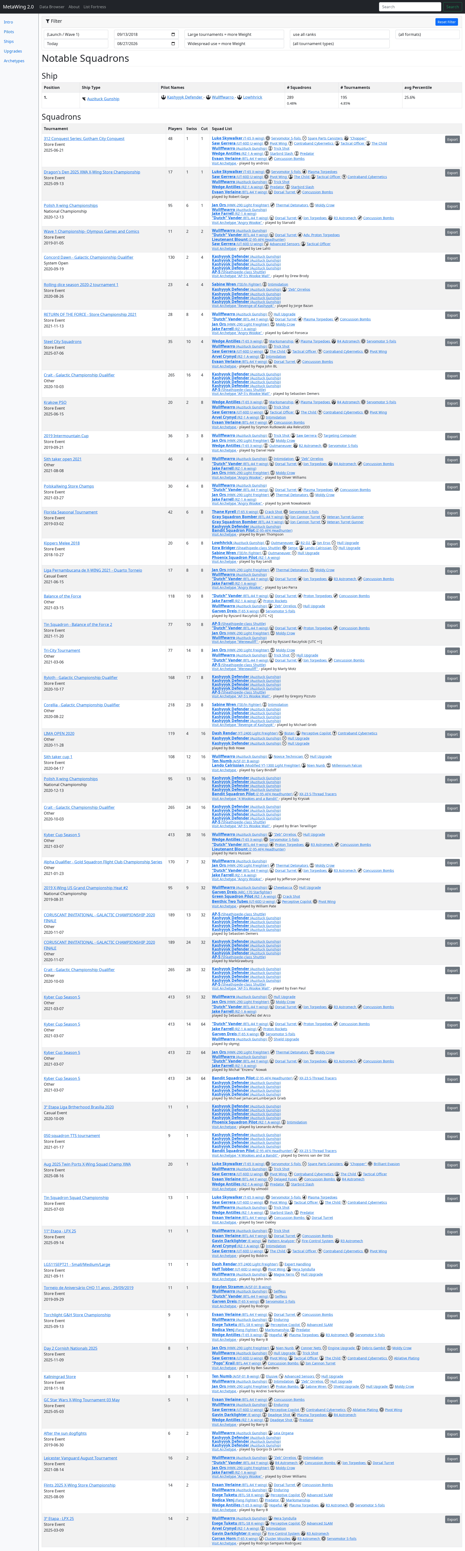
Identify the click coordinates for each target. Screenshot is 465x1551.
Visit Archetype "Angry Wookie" (237, 222)
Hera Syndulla (303, 1269)
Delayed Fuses (286, 1179)
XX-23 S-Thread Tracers (318, 794)
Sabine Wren (224, 284)
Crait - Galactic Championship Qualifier (79, 375)
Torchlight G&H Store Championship (77, 1314)
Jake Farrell (223, 213)
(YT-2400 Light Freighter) (258, 733)
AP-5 (216, 271)
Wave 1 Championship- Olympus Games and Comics (91, 231)
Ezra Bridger (224, 547)
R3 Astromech (345, 218)
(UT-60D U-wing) (250, 143)
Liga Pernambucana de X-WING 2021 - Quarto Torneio (93, 570)
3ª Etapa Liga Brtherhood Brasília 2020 (79, 1107)
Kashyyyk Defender (185, 97)
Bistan (289, 733)
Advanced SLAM (320, 1324)
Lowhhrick (252, 97)
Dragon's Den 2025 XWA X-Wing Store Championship (92, 172)
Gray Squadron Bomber (235, 516)
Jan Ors (219, 205)
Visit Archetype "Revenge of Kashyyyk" (243, 305)
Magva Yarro (284, 1274)
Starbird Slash (282, 153)
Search (452, 6)
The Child (379, 143)
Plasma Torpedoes (322, 171)
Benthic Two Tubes (230, 901)
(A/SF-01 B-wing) (246, 761)
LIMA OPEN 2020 (59, 733)
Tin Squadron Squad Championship (76, 1197)
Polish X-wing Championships (71, 205)
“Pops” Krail (224, 1363)
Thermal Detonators (292, 205)
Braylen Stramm (228, 1286)
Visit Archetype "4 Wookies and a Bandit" (245, 798)
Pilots (9, 31)
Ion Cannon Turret (305, 516)
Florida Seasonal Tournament (71, 512)
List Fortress (95, 6)
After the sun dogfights (65, 1433)
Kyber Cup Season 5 (62, 834)
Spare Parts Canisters (326, 138)
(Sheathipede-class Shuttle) (243, 272)
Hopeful (276, 1335)
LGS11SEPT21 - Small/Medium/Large (77, 1264)
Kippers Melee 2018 (62, 543)
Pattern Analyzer (282, 1241)
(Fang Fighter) (247, 1329)
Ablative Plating (406, 1358)
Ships (9, 41)
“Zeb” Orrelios (299, 289)
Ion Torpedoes (315, 218)
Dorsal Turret (285, 192)
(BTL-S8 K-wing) (251, 1324)
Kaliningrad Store (60, 1376)
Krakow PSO (55, 402)
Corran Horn (224, 1538)
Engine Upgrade (342, 1348)
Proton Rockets (275, 601)
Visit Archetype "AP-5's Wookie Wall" (241, 275)
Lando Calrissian (319, 548)
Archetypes (14, 60)
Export (452, 139)
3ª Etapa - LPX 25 (59, 1518)
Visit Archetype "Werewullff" (235, 641)
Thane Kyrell (224, 511)
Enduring (281, 1319)
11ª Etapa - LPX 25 (60, 1231)
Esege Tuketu (225, 1324)
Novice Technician (289, 756)
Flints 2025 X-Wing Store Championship (80, 1485)
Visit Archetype (224, 163)
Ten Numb (222, 761)
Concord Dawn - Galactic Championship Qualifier (88, 257)
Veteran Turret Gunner (345, 516)
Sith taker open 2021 (63, 459)
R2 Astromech (310, 445)
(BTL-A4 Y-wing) (255, 158)
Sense (293, 548)
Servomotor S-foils (286, 138)
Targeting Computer (340, 435)
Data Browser (53, 6)
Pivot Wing (279, 143)
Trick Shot (281, 148)
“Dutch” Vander (227, 217)
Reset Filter (447, 22)
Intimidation (278, 284)
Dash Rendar (225, 733)
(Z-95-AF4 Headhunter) (267, 239)
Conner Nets (311, 1348)
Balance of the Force (62, 596)
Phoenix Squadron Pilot (235, 557)
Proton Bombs (288, 1386)
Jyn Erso (324, 542)
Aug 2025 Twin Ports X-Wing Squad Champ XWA (87, 1164)
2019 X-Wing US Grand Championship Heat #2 (86, 887)
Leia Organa (284, 1433)
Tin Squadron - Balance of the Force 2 (78, 624)
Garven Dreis (225, 611)
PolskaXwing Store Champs (69, 486)
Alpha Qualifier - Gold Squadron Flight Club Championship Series (103, 862)
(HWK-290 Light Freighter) (248, 205)
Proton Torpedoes (318, 595)
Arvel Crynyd (224, 356)
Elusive (272, 1376)
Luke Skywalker (227, 138)
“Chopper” (358, 138)
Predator (307, 153)
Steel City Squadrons (63, 341)
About (74, 6)
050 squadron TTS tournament (72, 1135)
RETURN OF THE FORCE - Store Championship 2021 (90, 314)
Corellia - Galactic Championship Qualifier (82, 705)
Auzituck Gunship (103, 98)
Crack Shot (274, 511)
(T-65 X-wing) (254, 138)
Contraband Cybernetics (314, 143)
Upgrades (13, 51)
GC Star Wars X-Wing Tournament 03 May (82, 1400)
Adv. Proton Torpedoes (321, 235)
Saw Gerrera (224, 143)
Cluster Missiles (278, 1538)
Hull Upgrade (284, 314)
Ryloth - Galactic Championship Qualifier (81, 677)
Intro (8, 22)
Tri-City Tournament (62, 650)
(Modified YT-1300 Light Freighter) (273, 765)
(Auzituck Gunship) (252, 148)
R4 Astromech (349, 341)
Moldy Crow (324, 205)
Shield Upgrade (286, 1039)
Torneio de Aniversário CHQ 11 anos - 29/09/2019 (88, 1287)
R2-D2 (306, 542)
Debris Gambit (374, 1348)
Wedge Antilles (226, 153)
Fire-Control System (318, 1241)
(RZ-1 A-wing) (252, 153)
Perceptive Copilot (317, 733)
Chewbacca (283, 887)
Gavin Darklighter (230, 1240)
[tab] (252, 22)
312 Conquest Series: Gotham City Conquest (84, 138)
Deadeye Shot (279, 1414)
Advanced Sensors (285, 244)
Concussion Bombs (289, 158)
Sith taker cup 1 (58, 756)
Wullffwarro (223, 97)
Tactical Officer (353, 143)
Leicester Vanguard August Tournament (80, 1458)
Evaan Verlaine (227, 158)
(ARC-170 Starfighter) (255, 892)
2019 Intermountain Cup (66, 435)
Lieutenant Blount (230, 239)
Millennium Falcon (347, 765)
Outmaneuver (281, 445)
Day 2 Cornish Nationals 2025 (70, 1348)
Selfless (280, 1291)
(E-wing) (255, 1241)
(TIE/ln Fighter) (249, 284)
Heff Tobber (223, 1269)
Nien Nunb (316, 765)
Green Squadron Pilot (233, 896)
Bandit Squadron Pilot (234, 530)
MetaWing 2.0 (18, 6)
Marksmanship (281, 341)
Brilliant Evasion (387, 1163)
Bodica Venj (223, 1329)
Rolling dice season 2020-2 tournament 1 (81, 284)
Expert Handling (298, 1264)
